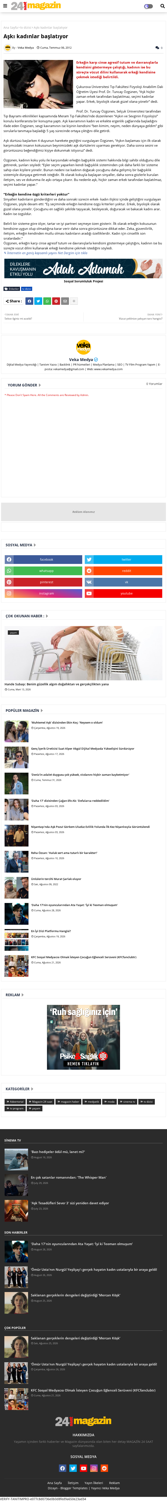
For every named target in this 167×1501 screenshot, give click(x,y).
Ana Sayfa (10, 27)
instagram (46, 593)
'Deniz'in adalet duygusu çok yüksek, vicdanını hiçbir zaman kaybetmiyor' (80, 775)
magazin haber (70, 1101)
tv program (16, 1108)
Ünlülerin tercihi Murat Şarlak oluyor (56, 879)
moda (111, 1101)
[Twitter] (38, 301)
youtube (127, 593)
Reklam (114, 1483)
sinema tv (129, 1101)
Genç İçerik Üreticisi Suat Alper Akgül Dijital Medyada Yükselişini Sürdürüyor (82, 748)
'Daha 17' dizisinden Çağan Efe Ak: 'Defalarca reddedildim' (70, 801)
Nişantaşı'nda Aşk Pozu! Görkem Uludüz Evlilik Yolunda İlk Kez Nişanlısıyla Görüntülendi (90, 827)
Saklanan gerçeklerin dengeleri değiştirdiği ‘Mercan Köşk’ (75, 1295)
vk (126, 582)
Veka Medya (81, 359)
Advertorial (16, 1101)
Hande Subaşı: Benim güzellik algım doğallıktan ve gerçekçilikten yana (57, 684)
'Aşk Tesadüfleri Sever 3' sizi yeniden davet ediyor (70, 1203)
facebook (46, 559)
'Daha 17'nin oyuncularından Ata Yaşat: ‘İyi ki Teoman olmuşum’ (74, 905)
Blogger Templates (74, 1488)
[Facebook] (29, 301)
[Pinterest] (56, 301)
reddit (126, 571)
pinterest (46, 582)
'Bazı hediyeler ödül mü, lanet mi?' (58, 1152)
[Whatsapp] (47, 301)
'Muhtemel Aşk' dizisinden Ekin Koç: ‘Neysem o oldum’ (67, 722)
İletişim (73, 1483)
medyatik (93, 1101)
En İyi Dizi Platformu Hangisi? (51, 931)
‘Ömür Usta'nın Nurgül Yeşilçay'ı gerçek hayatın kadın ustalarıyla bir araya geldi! (94, 1269)
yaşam (36, 1108)
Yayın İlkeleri (94, 1483)
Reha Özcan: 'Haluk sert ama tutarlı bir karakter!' (64, 853)
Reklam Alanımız (83, 512)
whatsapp (46, 571)
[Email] (65, 301)
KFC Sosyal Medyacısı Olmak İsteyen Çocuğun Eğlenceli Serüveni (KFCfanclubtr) (83, 957)
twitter (126, 559)
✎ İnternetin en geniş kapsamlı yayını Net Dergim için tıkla (45, 253)
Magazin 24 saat (42, 1101)
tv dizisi (25, 27)
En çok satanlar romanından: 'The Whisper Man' (69, 1177)
